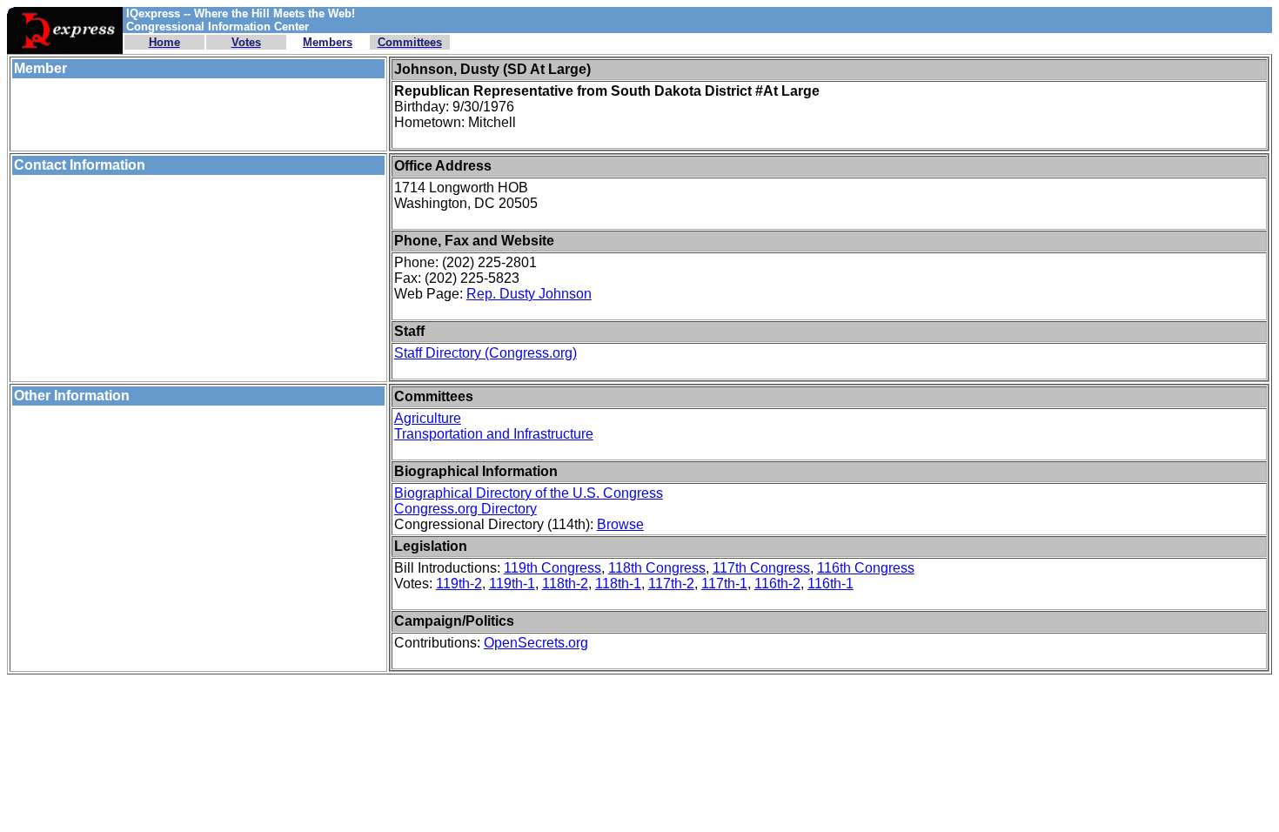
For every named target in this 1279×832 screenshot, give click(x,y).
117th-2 (671, 583)
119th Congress (552, 567)
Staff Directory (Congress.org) (485, 353)
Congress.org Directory (465, 508)
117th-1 (724, 583)
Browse (620, 524)
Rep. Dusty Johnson (529, 293)
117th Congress (761, 567)
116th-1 (830, 583)
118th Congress (657, 567)
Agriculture (427, 418)
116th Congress (865, 567)
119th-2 (459, 583)
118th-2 (565, 583)
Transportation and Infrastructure (493, 433)
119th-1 (512, 583)
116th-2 (777, 583)
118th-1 (618, 583)
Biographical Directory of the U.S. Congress (528, 493)
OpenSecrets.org (536, 642)
